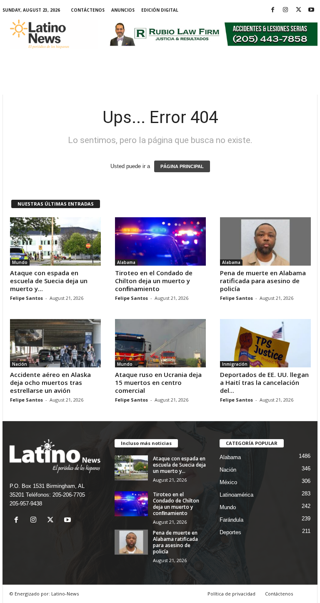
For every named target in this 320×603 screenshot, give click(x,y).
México (228, 482)
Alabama (126, 262)
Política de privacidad (231, 593)
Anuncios (123, 10)
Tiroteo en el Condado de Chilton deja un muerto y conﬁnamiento (153, 281)
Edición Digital (159, 10)
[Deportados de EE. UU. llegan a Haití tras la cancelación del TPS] (265, 343)
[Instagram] (285, 10)
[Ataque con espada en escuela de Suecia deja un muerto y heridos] (55, 241)
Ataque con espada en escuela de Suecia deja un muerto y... (49, 281)
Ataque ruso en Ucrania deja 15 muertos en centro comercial (158, 382)
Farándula (231, 520)
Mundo (20, 262)
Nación (19, 364)
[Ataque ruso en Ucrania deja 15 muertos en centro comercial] (160, 343)
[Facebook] (273, 10)
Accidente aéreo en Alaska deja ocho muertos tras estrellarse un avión (50, 382)
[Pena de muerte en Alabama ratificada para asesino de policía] (265, 241)
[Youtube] (311, 10)
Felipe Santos (26, 298)
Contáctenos (88, 10)
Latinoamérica (236, 495)
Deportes (230, 532)
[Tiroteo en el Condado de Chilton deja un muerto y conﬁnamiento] (160, 241)
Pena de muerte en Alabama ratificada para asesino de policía (263, 281)
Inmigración (235, 364)
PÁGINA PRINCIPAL (182, 166)
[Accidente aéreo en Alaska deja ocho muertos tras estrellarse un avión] (55, 343)
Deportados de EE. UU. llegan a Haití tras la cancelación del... (264, 382)
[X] (298, 10)
